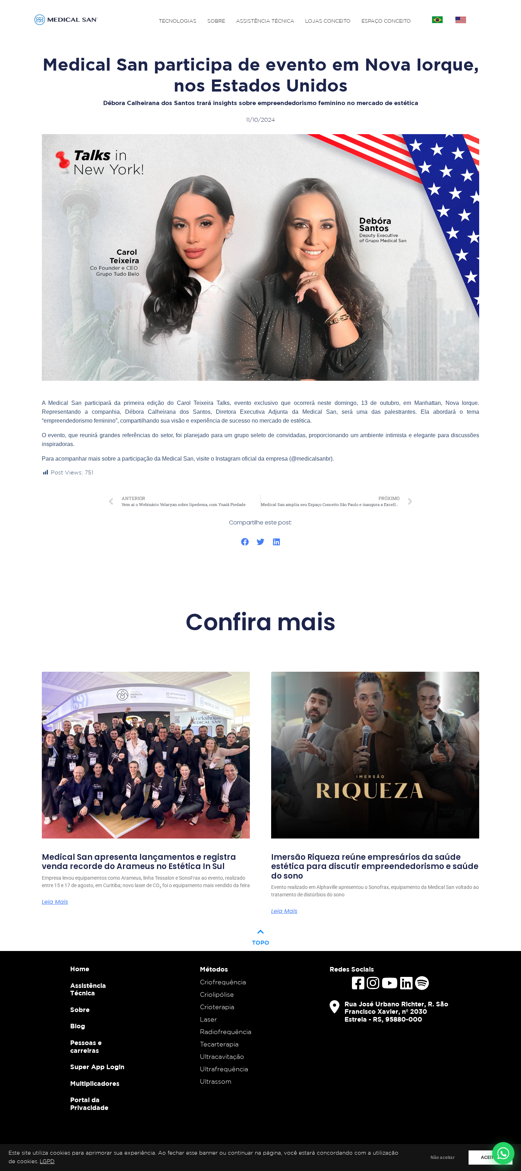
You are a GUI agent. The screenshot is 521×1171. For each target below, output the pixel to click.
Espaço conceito (386, 21)
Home (79, 969)
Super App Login (97, 1067)
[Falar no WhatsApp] (503, 1153)
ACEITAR (490, 1157)
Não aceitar (443, 1157)
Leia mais (55, 902)
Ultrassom (215, 1081)
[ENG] (461, 20)
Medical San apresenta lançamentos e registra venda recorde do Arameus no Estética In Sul (139, 862)
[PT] (437, 20)
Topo (260, 935)
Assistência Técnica (265, 21)
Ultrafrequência (224, 1068)
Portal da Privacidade (89, 1103)
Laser (208, 1019)
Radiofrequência (225, 1031)
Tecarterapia (219, 1044)
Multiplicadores (94, 1083)
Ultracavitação (222, 1056)
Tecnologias (177, 21)
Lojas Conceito (328, 21)
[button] (245, 542)
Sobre (216, 21)
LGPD (47, 1161)
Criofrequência (223, 981)
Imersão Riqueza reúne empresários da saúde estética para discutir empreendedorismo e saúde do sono (374, 867)
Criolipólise (217, 994)
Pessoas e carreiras (86, 1046)
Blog (77, 1026)
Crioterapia (217, 1006)
